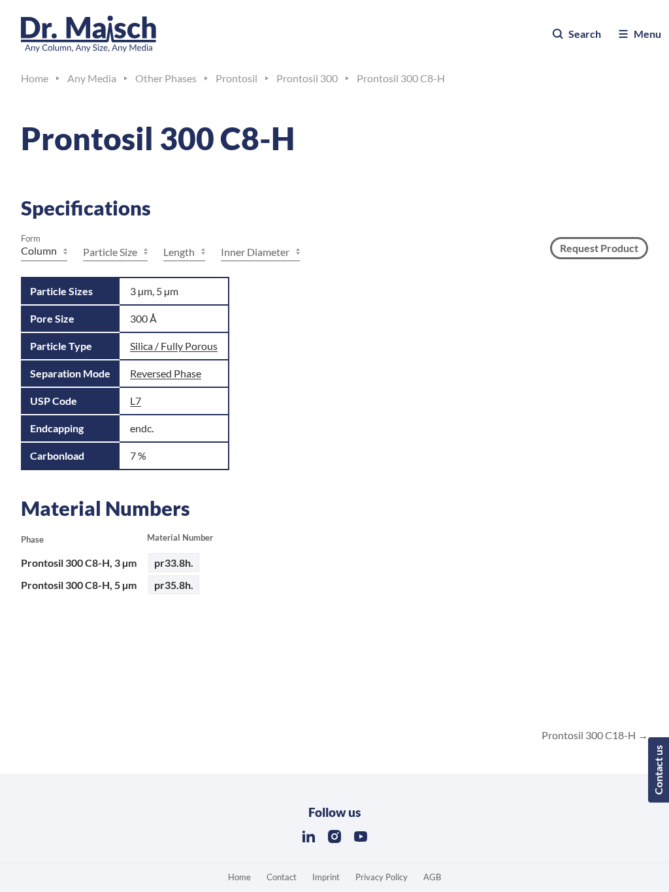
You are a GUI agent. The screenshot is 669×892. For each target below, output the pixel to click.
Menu (647, 33)
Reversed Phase (165, 373)
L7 (135, 400)
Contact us (658, 770)
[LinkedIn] (308, 836)
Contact (282, 877)
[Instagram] (334, 836)
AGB (432, 877)
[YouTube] (361, 836)
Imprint (326, 877)
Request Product (599, 248)
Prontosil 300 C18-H (590, 735)
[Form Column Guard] (44, 252)
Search (584, 33)
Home (239, 877)
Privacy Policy (381, 877)
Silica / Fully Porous (174, 346)
